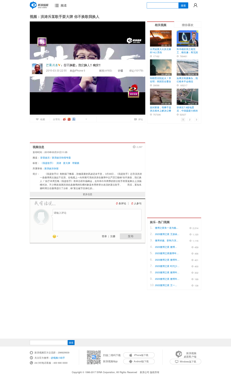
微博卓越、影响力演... (166, 240)
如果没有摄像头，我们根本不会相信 (187, 79)
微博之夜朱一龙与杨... (166, 227)
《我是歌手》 (47, 163)
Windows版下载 (188, 361)
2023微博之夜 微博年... (167, 259)
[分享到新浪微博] (64, 119)
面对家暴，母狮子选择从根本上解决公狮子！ (160, 111)
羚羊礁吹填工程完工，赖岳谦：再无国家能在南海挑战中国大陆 (187, 53)
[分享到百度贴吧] (74, 119)
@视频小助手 (58, 357)
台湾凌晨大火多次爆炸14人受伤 (160, 50)
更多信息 (87, 194)
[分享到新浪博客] (69, 119)
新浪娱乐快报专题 (61, 157)
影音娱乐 (45, 157)
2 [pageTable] (189, 119)
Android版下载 (141, 361)
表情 (57, 237)
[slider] (125, 110)
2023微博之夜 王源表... (167, 234)
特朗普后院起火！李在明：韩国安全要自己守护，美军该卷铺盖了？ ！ (160, 83)
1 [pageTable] (183, 119)
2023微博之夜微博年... (167, 253)
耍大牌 (66, 163)
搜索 (183, 5)
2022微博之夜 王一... (166, 285)
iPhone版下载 (141, 355)
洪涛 (58, 163)
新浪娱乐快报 (51, 168)
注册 (112, 236)
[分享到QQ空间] (78, 119)
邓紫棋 (75, 163)
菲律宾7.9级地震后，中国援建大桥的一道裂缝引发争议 (187, 111)
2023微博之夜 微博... (166, 247)
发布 (131, 236)
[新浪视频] (39, 5)
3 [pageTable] (196, 119)
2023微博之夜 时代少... (167, 266)
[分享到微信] (82, 119)
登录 (104, 236)
